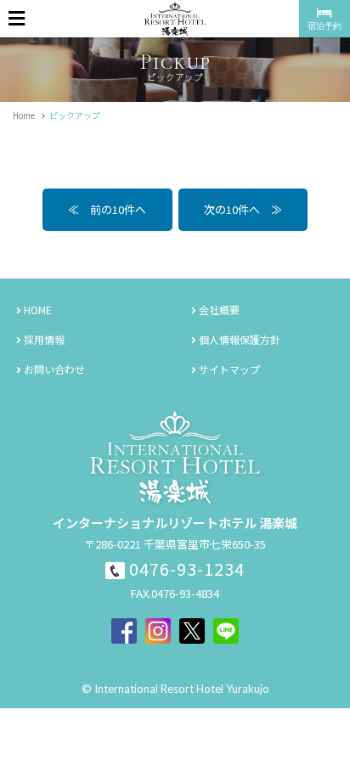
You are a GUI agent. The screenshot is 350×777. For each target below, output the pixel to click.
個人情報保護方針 (239, 339)
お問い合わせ (54, 369)
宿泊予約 (325, 25)
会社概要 (219, 309)
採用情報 (44, 339)
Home (24, 115)
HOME (38, 309)
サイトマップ (229, 369)
